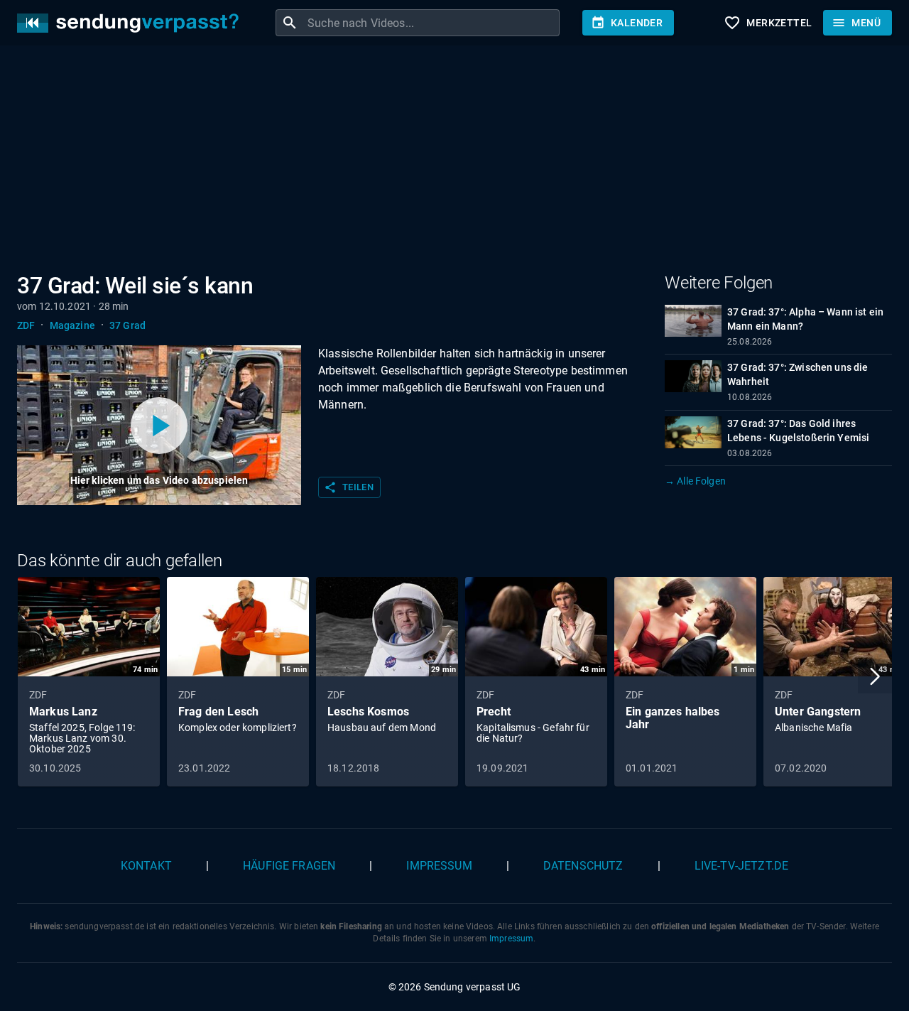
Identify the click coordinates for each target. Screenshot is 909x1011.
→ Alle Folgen (695, 481)
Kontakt (146, 865)
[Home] (131, 23)
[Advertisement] (443, 162)
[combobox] (432, 22)
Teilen (349, 487)
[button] (875, 676)
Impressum (439, 865)
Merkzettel (768, 22)
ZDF (26, 325)
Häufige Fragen (289, 865)
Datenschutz (583, 865)
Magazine (72, 325)
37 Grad (127, 325)
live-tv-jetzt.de (741, 865)
